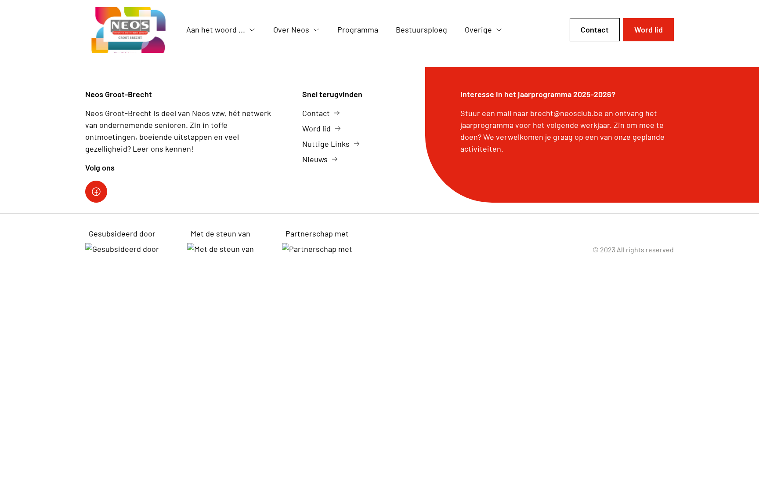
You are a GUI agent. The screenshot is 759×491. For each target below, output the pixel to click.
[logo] (128, 30)
